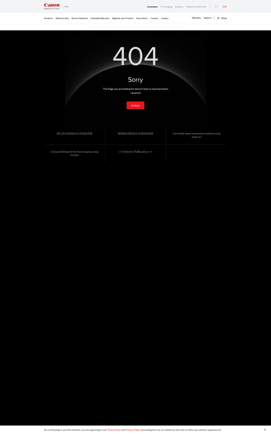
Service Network (80, 18)
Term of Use (114, 429)
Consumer (152, 6)
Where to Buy (62, 18)
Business (179, 6)
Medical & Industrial (196, 6)
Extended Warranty (100, 18)
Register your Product (122, 18)
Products (48, 18)
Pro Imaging (166, 6)
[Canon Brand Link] (51, 6)
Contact (154, 18)
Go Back (135, 105)
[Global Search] (216, 6)
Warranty (196, 17)
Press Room (142, 18)
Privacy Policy (133, 429)
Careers (165, 18)
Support (207, 17)
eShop (224, 18)
